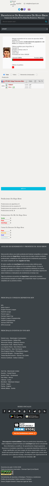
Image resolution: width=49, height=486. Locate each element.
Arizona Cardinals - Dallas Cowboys (12, 358)
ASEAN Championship (8, 320)
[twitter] (9, 411)
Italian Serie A (5, 307)
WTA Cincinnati (5, 325)
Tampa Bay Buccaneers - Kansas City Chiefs (15, 355)
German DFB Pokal (7, 322)
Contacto (28, 479)
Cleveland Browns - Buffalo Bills (11, 340)
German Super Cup (7, 316)
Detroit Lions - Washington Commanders (13, 338)
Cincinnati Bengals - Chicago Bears (12, 353)
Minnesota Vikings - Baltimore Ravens (13, 342)
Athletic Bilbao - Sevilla (8, 388)
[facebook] (4, 411)
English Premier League (8, 309)
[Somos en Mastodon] (24, 9)
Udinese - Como (6, 380)
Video (14, 74)
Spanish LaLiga (6, 312)
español (18, 3)
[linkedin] (14, 411)
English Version (11, 481)
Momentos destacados (27, 74)
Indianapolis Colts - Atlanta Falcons (12, 344)
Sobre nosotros (20, 479)
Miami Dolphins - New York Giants (11, 349)
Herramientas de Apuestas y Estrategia (13, 477)
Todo (7, 74)
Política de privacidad (7, 479)
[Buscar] (46, 21)
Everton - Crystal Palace (8, 373)
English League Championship (10, 318)
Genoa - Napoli (5, 384)
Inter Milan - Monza (7, 377)
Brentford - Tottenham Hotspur (10, 382)
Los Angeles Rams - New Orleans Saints (13, 347)
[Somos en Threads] (22, 9)
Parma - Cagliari (6, 386)
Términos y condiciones (33, 477)
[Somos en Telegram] (19, 9)
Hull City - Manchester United (10, 371)
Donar (3, 481)
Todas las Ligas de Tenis (24, 481)
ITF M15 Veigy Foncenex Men (14, 81)
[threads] (39, 411)
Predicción (5, 77)
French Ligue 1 (5, 314)
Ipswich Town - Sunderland (9, 375)
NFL (2, 305)
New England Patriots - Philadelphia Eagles (14, 351)
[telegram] (34, 411)
